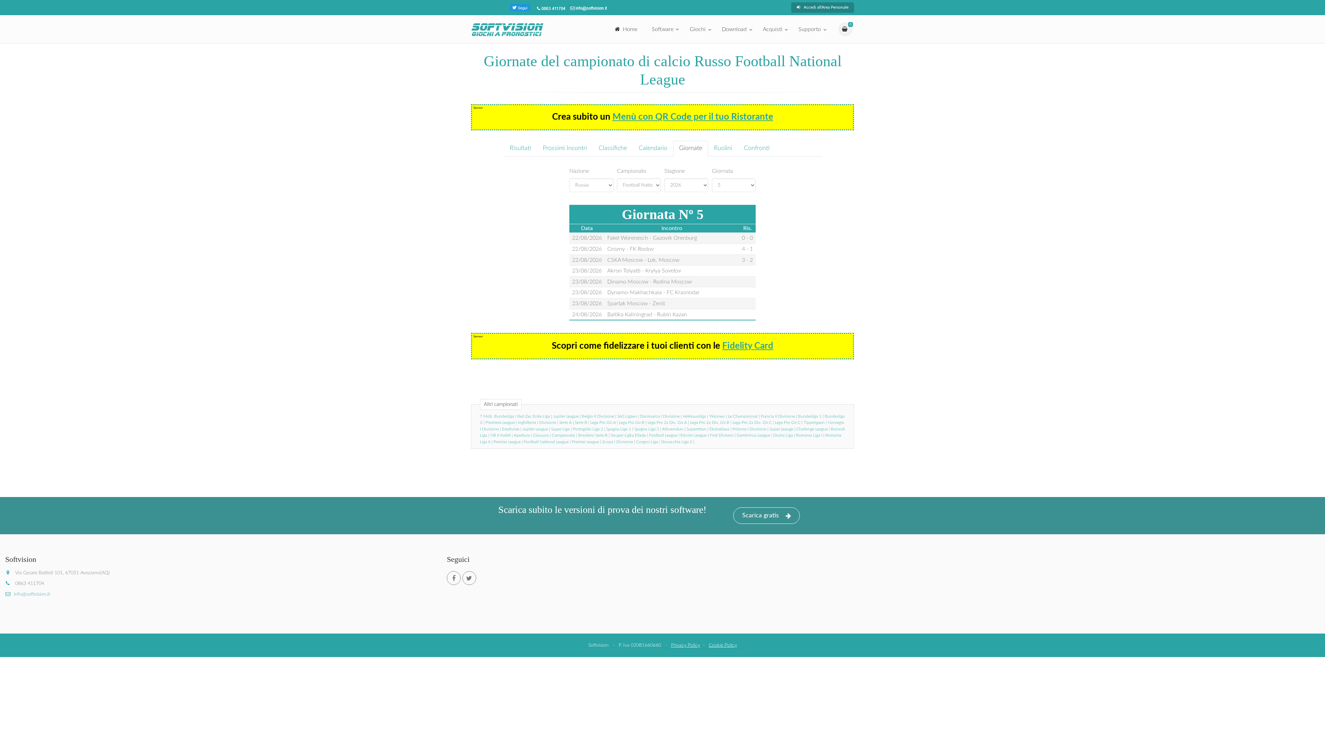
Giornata (722, 171)
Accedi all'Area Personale (826, 7)
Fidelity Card (747, 345)
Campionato (631, 171)
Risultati (520, 148)
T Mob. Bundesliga (497, 416)
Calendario (653, 148)
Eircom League (693, 435)
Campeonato (563, 435)
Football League (663, 435)
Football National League (546, 442)
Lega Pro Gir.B (632, 422)
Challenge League (812, 429)
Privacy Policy (685, 645)
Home (630, 29)
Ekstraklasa (719, 429)
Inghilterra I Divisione (537, 422)
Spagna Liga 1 (618, 429)
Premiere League (500, 422)
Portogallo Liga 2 (588, 429)
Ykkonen (717, 416)
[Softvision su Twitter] (469, 578)
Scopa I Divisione (617, 442)
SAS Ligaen (627, 416)
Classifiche (613, 148)
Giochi (698, 29)
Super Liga (560, 429)
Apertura (522, 435)
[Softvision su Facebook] (454, 578)
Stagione (674, 171)
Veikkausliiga (694, 416)
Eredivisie (510, 429)
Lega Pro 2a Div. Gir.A (667, 422)
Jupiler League (566, 416)
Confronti (756, 148)
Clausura (541, 435)
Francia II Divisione (778, 416)
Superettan (696, 429)
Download (734, 29)
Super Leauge (781, 429)
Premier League (507, 442)
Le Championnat (743, 416)
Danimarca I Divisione (660, 416)
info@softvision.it (32, 594)
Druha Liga (783, 435)
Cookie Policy (723, 645)
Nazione (579, 171)
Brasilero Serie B (593, 435)
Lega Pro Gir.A (603, 422)
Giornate (690, 148)
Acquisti (772, 29)
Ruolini (723, 148)
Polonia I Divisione (749, 429)
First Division (722, 435)
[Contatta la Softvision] (588, 8)
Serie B (581, 422)
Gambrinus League (753, 435)
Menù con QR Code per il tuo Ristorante (692, 116)
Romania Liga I (809, 435)
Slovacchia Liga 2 (676, 442)
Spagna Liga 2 (646, 429)
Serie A (565, 422)
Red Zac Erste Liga (533, 416)
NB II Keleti (500, 435)
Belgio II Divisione (598, 416)
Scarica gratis (760, 516)
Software (663, 29)
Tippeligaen (814, 422)
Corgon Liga (647, 442)
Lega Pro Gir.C (788, 422)
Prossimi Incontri (565, 148)
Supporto (809, 29)
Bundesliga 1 (810, 416)
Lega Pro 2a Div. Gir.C (752, 422)
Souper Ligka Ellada (628, 435)
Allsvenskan (673, 429)
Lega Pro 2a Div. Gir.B (709, 422)
